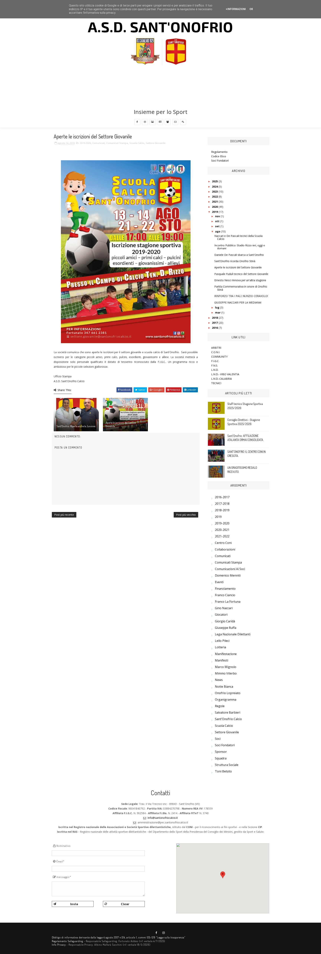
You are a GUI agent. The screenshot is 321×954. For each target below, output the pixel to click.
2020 (215, 206)
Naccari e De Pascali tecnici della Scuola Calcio (238, 237)
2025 (215, 181)
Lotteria (220, 647)
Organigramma (225, 699)
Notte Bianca (224, 686)
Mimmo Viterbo (226, 673)
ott (217, 221)
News (219, 680)
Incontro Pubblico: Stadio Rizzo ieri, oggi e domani (239, 247)
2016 (215, 327)
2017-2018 (222, 504)
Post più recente (64, 514)
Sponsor (221, 752)
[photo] (152, 122)
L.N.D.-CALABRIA (221, 378)
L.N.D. (214, 370)
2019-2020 (85, 143)
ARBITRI (216, 347)
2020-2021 (222, 530)
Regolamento (219, 152)
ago (218, 231)
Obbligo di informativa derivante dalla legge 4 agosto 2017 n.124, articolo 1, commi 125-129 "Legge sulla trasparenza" (118, 937)
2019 (215, 212)
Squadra (220, 758)
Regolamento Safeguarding (67, 941)
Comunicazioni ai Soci (230, 569)
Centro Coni (223, 543)
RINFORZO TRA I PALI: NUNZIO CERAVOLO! (241, 296)
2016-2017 (222, 497)
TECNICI (216, 383)
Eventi (219, 582)
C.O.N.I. (215, 352)
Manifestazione (226, 654)
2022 (215, 196)
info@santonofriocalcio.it (163, 818)
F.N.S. (214, 365)
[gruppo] (168, 122)
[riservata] (183, 122)
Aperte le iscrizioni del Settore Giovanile (121, 424)
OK (251, 9)
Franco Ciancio (225, 595)
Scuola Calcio (136, 143)
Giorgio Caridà (225, 621)
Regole (220, 706)
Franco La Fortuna (227, 602)
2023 (215, 191)
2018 (215, 317)
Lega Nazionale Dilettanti (232, 634)
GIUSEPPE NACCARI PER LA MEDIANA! (237, 302)
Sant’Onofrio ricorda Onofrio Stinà (234, 261)
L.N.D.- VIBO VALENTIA (225, 374)
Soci (218, 739)
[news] (160, 122)
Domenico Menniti (228, 575)
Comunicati (98, 143)
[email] (175, 122)
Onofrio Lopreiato (227, 693)
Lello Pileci (222, 641)
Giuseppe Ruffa (225, 628)
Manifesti (221, 660)
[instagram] (145, 122)
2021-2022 (222, 536)
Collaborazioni (225, 549)
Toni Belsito (223, 771)
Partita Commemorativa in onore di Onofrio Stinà (240, 288)
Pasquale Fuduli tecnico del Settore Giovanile (241, 274)
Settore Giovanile (156, 143)
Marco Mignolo (225, 667)
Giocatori (221, 615)
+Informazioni (236, 9)
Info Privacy (59, 944)
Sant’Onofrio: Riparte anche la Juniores (75, 426)
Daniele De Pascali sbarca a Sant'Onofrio (239, 255)
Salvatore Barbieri (227, 712)
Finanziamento (225, 589)
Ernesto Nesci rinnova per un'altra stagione (240, 280)
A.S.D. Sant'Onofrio (160, 26)
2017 (215, 322)
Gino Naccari (224, 608)
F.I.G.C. (215, 361)
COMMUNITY (219, 356)
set (217, 226)
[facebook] (137, 122)
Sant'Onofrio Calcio (228, 719)
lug (217, 307)
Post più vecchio (186, 514)
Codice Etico (218, 156)
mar (218, 312)
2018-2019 (222, 510)
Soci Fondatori (220, 160)
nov (218, 216)
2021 (215, 201)
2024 (215, 186)
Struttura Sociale (226, 765)
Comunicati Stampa (117, 143)
